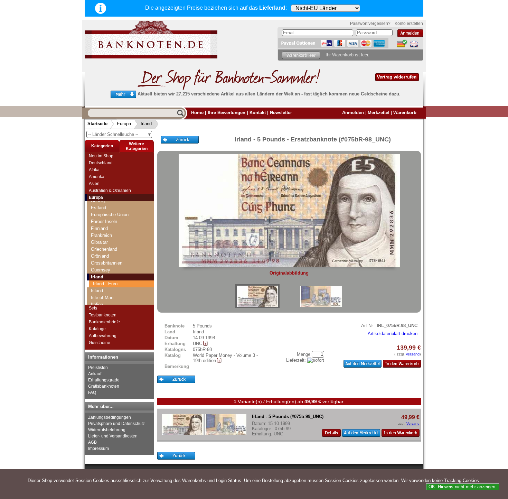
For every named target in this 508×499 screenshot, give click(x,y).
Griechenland (104, 249)
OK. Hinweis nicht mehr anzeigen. (463, 486)
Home (197, 112)
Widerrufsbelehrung (106, 429)
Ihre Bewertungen (226, 112)
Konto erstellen (409, 23)
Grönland (100, 256)
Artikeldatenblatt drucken (392, 333)
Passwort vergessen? (370, 23)
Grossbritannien (106, 263)
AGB (92, 442)
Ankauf (94, 373)
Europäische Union (110, 214)
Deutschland (101, 162)
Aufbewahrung (102, 335)
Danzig (98, 200)
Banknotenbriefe (104, 322)
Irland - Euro (105, 283)
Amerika (96, 176)
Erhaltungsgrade (104, 380)
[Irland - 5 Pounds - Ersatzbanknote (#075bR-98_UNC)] (257, 296)
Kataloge (97, 328)
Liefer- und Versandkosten (113, 436)
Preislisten (98, 367)
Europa (124, 123)
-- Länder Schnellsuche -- (120, 134)
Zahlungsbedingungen (109, 417)
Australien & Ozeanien (110, 190)
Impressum (98, 448)
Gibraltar (99, 242)
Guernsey (100, 269)
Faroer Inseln (104, 221)
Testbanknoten (102, 315)
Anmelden (353, 112)
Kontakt (258, 112)
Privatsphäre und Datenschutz (116, 423)
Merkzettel (378, 112)
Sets (93, 308)
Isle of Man (102, 297)
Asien (94, 183)
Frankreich (101, 235)
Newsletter (281, 112)
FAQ (92, 392)
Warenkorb (404, 112)
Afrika (94, 169)
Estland (98, 207)
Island (97, 290)
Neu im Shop (101, 156)
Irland (146, 123)
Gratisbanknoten (103, 386)
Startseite (97, 123)
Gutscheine (99, 342)
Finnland (99, 228)
